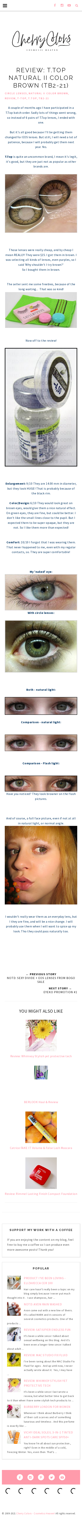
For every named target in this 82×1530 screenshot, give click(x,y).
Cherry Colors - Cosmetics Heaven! (35, 1513)
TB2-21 (44, 98)
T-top (22, 98)
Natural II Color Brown (48, 93)
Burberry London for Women (47, 1407)
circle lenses (16, 93)
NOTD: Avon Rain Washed (43, 1304)
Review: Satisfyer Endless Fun (47, 1330)
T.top (32, 98)
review (10, 98)
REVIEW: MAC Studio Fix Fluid (46, 1355)
